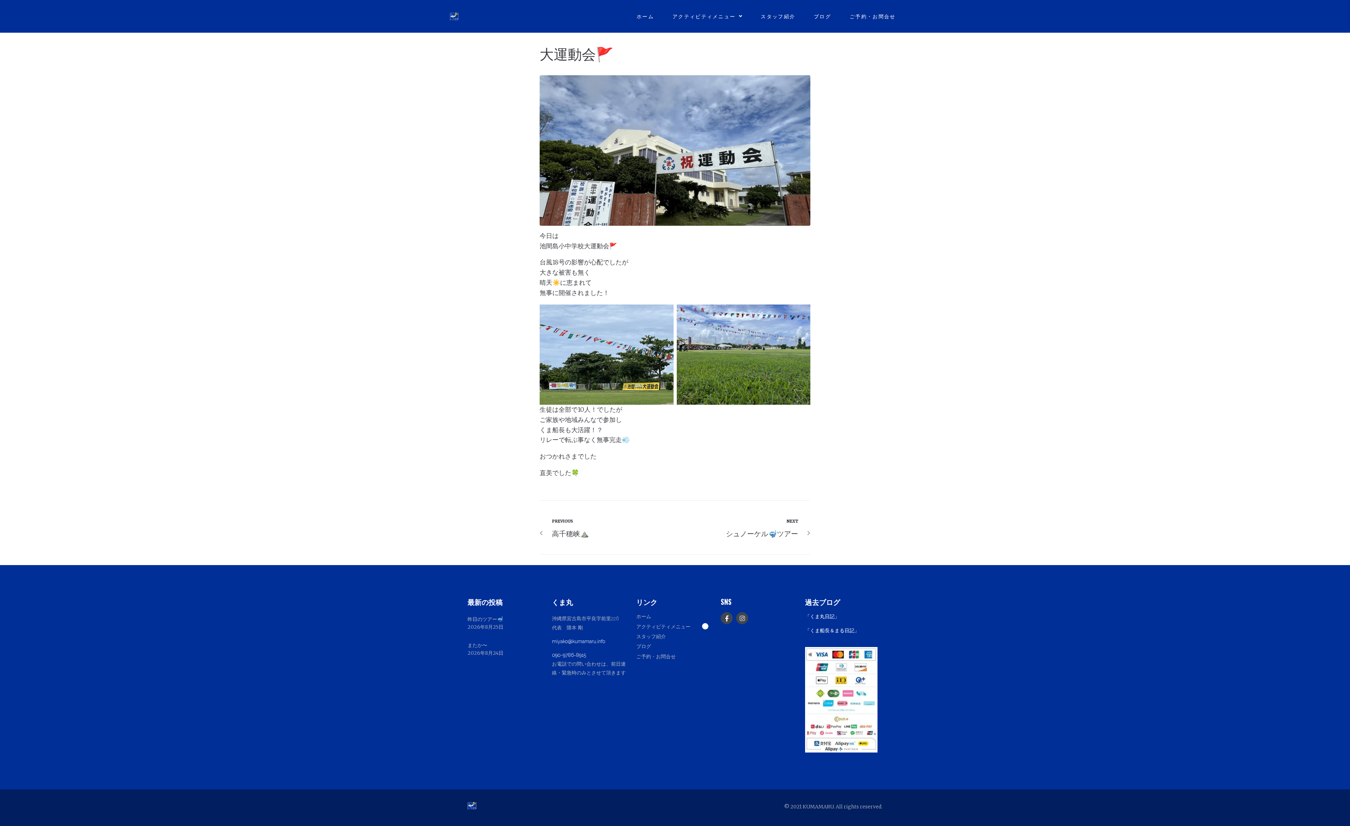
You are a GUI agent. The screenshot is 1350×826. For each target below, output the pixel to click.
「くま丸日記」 (822, 616)
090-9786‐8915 (569, 655)
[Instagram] (742, 618)
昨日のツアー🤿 (485, 619)
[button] (675, 626)
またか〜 (477, 645)
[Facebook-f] (727, 618)
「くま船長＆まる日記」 (832, 630)
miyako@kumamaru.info (578, 641)
